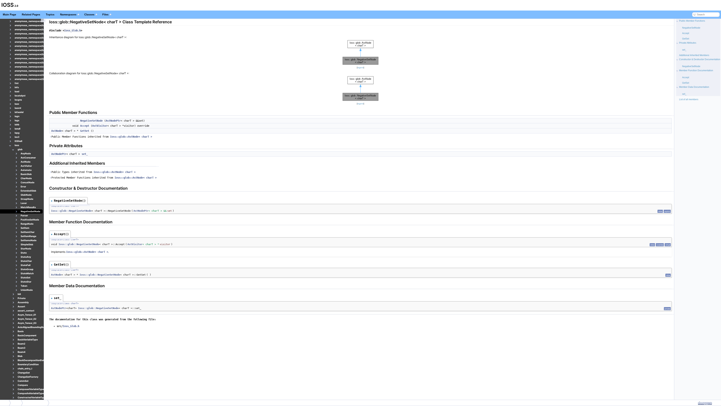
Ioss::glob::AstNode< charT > (131, 136)
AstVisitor (99, 125)
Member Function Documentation (696, 70)
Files (105, 14)
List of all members (688, 99)
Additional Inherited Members (694, 55)
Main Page (9, 14)
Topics (50, 14)
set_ (85, 153)
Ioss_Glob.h (72, 30)
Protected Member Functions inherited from (104, 177)
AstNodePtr (113, 120)
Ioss (4, 402)
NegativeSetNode (91, 120)
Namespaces (68, 14)
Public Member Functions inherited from (101, 136)
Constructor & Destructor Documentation (699, 59)
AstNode (56, 130)
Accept (84, 125)
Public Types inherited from (93, 171)
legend (360, 68)
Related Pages (31, 14)
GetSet (84, 130)
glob (17, 402)
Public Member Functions (692, 21)
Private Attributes (687, 43)
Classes (89, 14)
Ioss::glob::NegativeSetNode (71, 210)
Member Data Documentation (694, 87)
